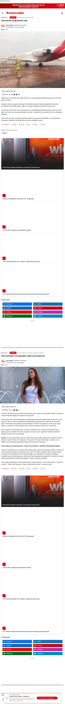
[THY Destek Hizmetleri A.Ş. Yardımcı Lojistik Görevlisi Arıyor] (32, 248)
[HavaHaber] (15, 13)
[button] (62, 13)
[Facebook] (3, 699)
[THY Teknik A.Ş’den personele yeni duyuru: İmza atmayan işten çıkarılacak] (32, 280)
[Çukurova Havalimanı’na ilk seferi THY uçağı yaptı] (32, 185)
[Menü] (2, 13)
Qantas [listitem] (4, 133)
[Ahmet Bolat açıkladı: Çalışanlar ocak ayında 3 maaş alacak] (32, 154)
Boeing (3, 438)
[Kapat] (63, 5)
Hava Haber (9, 25)
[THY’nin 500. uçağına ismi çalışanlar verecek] (32, 216)
